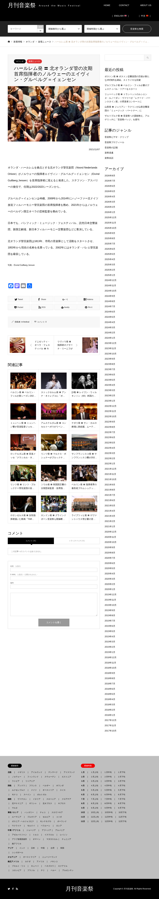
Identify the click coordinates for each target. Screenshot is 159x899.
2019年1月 (110, 652)
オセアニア (13, 857)
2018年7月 (110, 683)
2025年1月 (110, 275)
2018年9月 (110, 673)
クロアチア (66, 799)
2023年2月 (110, 395)
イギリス (21, 772)
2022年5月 (110, 442)
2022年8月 (110, 427)
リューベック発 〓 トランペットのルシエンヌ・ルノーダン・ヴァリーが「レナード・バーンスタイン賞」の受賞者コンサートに (127, 98)
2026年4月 (110, 196)
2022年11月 (110, 411)
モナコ (14, 794)
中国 (42, 848)
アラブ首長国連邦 (19, 839)
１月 (83, 772)
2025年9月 (110, 233)
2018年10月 (110, 668)
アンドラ (20, 785)
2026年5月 (110, 191)
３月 (83, 781)
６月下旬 (121, 794)
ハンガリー (29, 812)
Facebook (13, 889)
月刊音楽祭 (79, 889)
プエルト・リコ (18, 866)
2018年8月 (110, 678)
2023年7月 (110, 369)
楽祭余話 (109, 158)
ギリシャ (33, 803)
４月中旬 (108, 785)
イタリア (36, 799)
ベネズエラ (48, 866)
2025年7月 (110, 243)
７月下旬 (121, 799)
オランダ (20, 61)
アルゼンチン (66, 870)
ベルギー (46, 785)
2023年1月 (110, 401)
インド (22, 848)
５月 (83, 790)
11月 (84, 817)
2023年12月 (110, 343)
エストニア (66, 777)
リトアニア (30, 781)
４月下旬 (121, 785)
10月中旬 (108, 812)
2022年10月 (110, 416)
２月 (83, 777)
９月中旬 (108, 808)
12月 (84, 821)
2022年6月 (110, 437)
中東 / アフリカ (15, 830)
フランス (33, 785)
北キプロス (47, 803)
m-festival (25, 322)
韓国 (62, 848)
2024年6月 (110, 311)
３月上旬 (94, 781)
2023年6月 (110, 374)
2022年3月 (110, 453)
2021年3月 (110, 516)
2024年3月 (110, 327)
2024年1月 (110, 338)
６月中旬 (108, 794)
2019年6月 (110, 626)
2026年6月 (110, 186)
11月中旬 (108, 817)
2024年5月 (110, 317)
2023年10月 (110, 353)
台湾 (52, 848)
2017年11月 (110, 725)
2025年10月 (110, 228)
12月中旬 (108, 821)
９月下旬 (121, 808)
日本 (33, 848)
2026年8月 (110, 175)
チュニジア (66, 839)
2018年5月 (110, 694)
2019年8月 (110, 615)
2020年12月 (110, 531)
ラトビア (15, 781)
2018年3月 (110, 704)
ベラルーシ (45, 826)
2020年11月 (110, 537)
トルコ (35, 835)
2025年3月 (110, 264)
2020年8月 (110, 552)
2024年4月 (110, 322)
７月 (83, 799)
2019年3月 (110, 641)
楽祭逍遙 (109, 152)
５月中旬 (108, 790)
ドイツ (34, 790)
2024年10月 (110, 290)
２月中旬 (108, 777)
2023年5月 (110, 380)
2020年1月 (110, 589)
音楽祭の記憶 (111, 147)
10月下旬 (122, 812)
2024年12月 (110, 280)
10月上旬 (95, 812)
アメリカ (40, 861)
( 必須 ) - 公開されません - (24, 574)
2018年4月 (110, 699)
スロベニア (51, 799)
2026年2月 (110, 207)
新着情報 (18, 41)
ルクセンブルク (18, 790)
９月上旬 (94, 808)
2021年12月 (110, 469)
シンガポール (17, 852)
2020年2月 (110, 584)
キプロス (61, 803)
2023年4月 (110, 385)
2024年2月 (110, 332)
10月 (84, 812)
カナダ (27, 861)
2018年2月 (110, 710)
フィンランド (32, 777)
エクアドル (61, 866)
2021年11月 (110, 474)
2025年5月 (110, 254)
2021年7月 (110, 495)
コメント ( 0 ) (31, 541)
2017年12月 (110, 720)
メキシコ (53, 861)
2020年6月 (110, 563)
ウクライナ (16, 826)
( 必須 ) (15, 566)
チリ (42, 870)
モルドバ (31, 826)
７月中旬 (108, 799)
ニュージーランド (49, 857)
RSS (17, 889)
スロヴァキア (57, 812)
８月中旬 (108, 803)
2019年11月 (110, 600)
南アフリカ (16, 844)
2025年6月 (110, 249)
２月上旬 (94, 777)
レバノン (63, 835)
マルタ (14, 808)
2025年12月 (110, 217)
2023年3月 (110, 390)
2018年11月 (110, 662)
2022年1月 (110, 463)
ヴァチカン (22, 799)
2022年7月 (110, 432)
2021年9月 (110, 484)
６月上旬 (94, 794)
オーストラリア (29, 857)
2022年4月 (110, 448)
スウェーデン (50, 777)
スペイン (27, 794)
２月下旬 (121, 777)
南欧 (10, 799)
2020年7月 (110, 558)
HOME (107, 5)
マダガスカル (51, 839)
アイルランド (36, 772)
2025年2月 (110, 270)
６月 (83, 794)
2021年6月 (110, 500)
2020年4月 (110, 573)
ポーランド (61, 821)
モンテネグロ (45, 821)
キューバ (34, 866)
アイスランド (68, 772)
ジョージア (31, 830)
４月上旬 (94, 785)
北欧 (10, 772)
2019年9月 (110, 610)
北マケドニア (17, 803)
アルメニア (59, 830)
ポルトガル (41, 794)
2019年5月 (110, 631)
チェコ (42, 812)
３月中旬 (108, 781)
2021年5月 (110, 505)
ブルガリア (32, 817)
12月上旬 (95, 821)
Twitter (9, 889)
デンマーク (52, 772)
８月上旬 (94, 803)
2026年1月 (110, 212)
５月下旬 (121, 790)
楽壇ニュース (34, 61)
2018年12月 (110, 657)
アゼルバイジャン (19, 835)
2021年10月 (110, 479)
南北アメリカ (14, 861)
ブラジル (31, 870)
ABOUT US (146, 5)
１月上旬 (94, 772)
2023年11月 (110, 348)
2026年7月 (110, 180)
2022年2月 (110, 458)
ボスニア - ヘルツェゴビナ (23, 821)
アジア (11, 848)
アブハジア (45, 830)
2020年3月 (110, 579)
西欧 (10, 785)
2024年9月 (110, 296)
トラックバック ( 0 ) (77, 541)
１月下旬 (121, 772)
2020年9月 (110, 547)
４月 (83, 785)
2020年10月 (110, 542)
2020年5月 (110, 568)
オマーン (36, 839)
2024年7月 (110, 306)
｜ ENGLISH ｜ (120, 16)
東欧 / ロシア (14, 812)
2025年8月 (110, 238)
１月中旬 (108, 772)
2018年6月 (110, 689)
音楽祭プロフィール (114, 142)
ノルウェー (16, 777)
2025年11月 (110, 222)
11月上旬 (95, 817)
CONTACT (124, 5)
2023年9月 (110, 359)
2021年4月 (110, 511)
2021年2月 (110, 521)
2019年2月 (110, 647)
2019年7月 (110, 620)
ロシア (59, 826)
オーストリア (48, 790)
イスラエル (49, 835)
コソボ (59, 817)
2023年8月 (110, 364)
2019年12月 (110, 594)
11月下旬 (122, 817)
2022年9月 (110, 421)
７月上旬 (94, 799)
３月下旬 (121, 781)
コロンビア (16, 870)
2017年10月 (110, 730)
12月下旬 (122, 821)
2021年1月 (110, 526)
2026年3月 (110, 202)
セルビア (46, 817)
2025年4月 (110, 259)
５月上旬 (94, 790)
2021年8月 (110, 489)
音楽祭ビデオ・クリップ (117, 137)
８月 (83, 803)
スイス (62, 790)
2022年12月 (110, 406)
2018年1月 (110, 715)
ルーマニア (16, 817)
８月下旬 (121, 803)
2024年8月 (110, 301)
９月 (83, 808)
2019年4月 (110, 636)
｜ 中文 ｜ (144, 16)
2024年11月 (110, 285)
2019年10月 (110, 605)
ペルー (53, 870)
